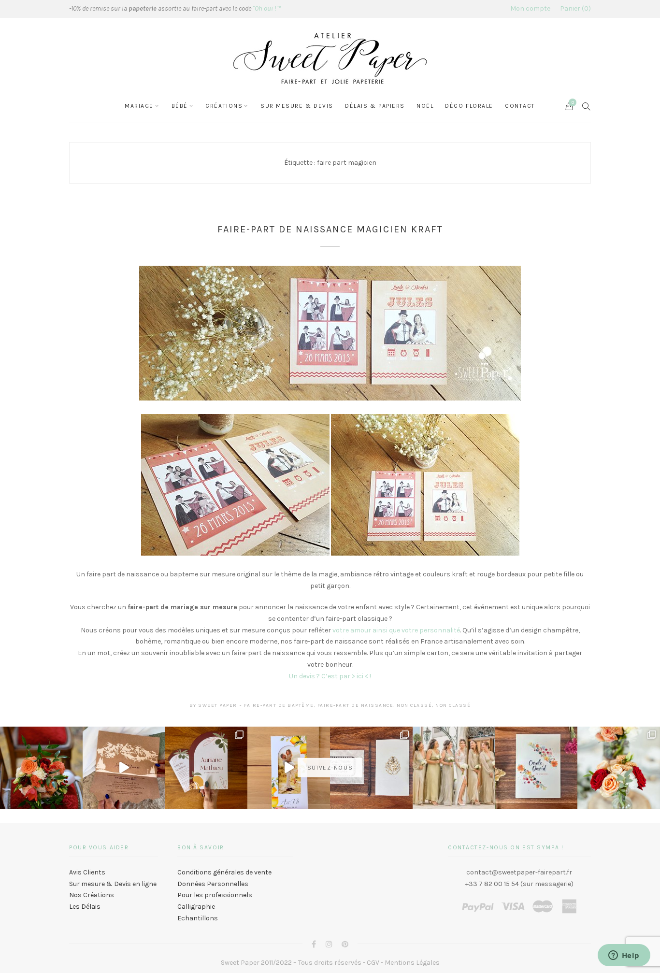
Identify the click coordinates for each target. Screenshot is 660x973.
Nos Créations (91, 895)
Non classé (414, 705)
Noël (424, 105)
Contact (520, 105)
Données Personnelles (212, 884)
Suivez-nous (330, 767)
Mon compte (530, 8)
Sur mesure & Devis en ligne (113, 884)
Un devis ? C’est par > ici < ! (330, 676)
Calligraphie (196, 906)
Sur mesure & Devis (296, 105)
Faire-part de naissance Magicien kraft (330, 229)
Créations (224, 105)
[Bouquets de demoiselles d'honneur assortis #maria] (454, 768)
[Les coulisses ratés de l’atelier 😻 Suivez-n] (124, 768)
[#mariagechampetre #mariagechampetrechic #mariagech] (618, 768)
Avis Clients (87, 872)
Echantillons (197, 918)
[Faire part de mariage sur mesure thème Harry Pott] (371, 768)
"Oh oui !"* (267, 8)
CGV (373, 963)
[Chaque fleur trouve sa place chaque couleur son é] (41, 768)
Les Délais (84, 906)
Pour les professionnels (214, 895)
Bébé (180, 105)
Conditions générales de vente (224, 872)
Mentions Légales (412, 963)
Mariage (139, 105)
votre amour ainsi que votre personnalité (396, 630)
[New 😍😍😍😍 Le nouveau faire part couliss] (288, 768)
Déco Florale (469, 105)
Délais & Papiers (375, 105)
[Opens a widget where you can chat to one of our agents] (623, 956)
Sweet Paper (217, 705)
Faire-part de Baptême (279, 705)
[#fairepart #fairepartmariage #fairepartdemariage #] (206, 768)
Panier (574, 8)
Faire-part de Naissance (355, 705)
